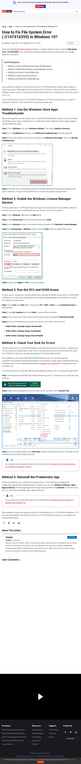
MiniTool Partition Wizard (21, 49)
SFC (41, 298)
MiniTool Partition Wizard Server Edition (14, 737)
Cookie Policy (71, 759)
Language (70, 738)
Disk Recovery (36, 740)
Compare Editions (7, 744)
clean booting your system (61, 500)
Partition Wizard (19, 11)
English (70, 43)
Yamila (6, 43)
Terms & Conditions (37, 753)
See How (40, 6)
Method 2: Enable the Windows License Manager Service (30, 69)
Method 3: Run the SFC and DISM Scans (23, 72)
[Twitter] (17, 43)
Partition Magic (36, 737)
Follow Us (73, 537)
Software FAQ (53, 730)
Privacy (47, 753)
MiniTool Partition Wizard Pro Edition (13, 733)
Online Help (52, 733)
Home (4, 26)
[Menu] (77, 11)
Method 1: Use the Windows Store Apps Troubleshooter (30, 66)
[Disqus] (40, 586)
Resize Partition (37, 730)
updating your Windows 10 (15, 503)
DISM (49, 298)
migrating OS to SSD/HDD (49, 363)
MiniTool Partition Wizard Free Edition (13, 730)
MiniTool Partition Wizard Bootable (12, 740)
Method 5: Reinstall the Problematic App (23, 79)
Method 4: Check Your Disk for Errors (22, 75)
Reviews (51, 737)
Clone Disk (35, 744)
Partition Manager (37, 733)
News (11, 26)
